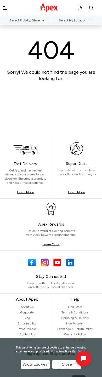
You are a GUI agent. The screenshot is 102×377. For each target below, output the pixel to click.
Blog (27, 318)
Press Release (27, 329)
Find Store (75, 307)
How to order (75, 323)
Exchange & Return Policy (75, 329)
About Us (27, 307)
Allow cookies (35, 364)
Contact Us (27, 334)
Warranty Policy (75, 334)
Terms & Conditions (74, 312)
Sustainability (27, 323)
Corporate (27, 312)
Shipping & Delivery (75, 318)
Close (67, 364)
